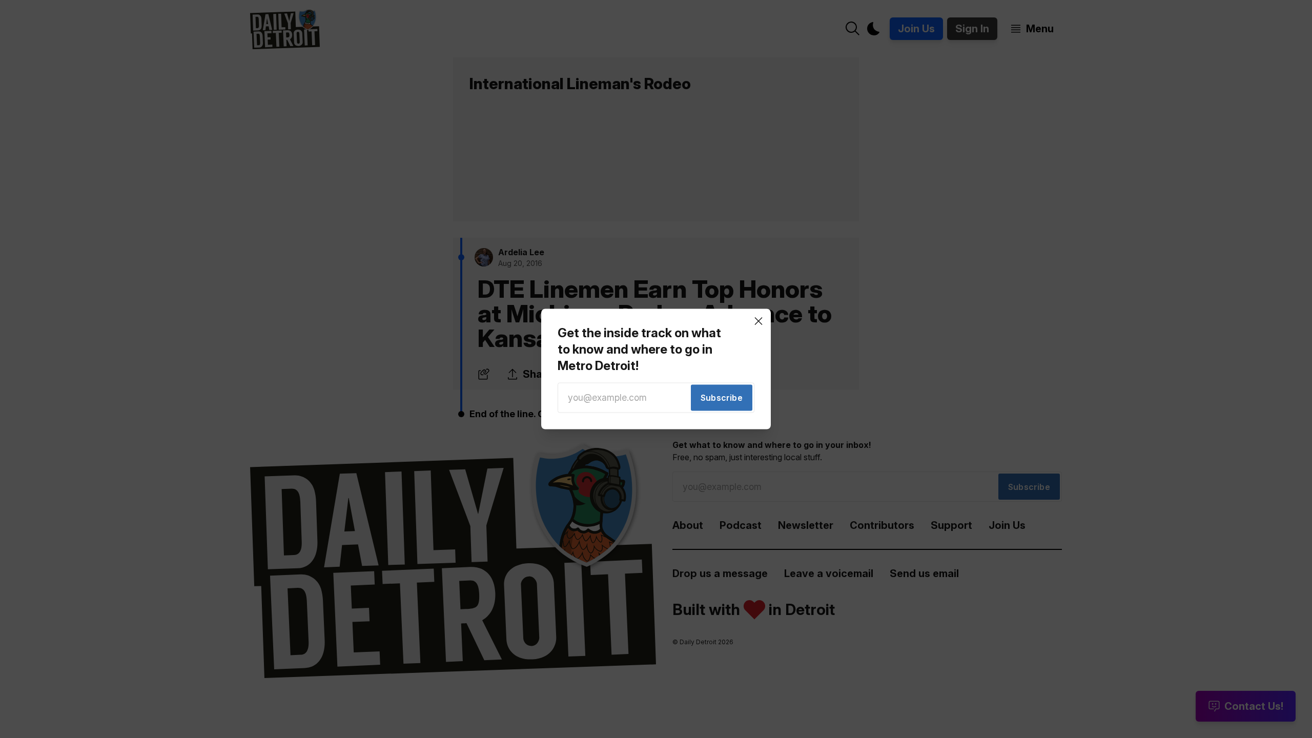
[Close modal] (758, 321)
